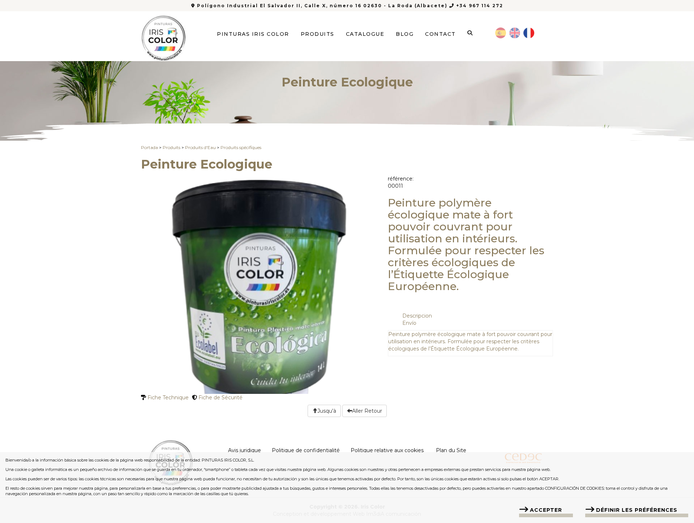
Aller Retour (367, 411)
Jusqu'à (326, 411)
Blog (405, 34)
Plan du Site (451, 450)
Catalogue (365, 34)
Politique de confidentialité (306, 450)
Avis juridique (244, 450)
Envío (409, 323)
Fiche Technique (167, 397)
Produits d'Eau (200, 147)
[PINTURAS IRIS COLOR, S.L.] (163, 36)
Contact (440, 34)
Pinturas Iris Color (253, 34)
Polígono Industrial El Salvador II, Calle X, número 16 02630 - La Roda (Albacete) (322, 5)
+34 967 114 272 (478, 5)
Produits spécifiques (240, 147)
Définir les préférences (636, 510)
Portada (149, 147)
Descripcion (417, 315)
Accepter (546, 510)
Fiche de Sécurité (220, 397)
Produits (317, 34)
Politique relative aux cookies (387, 450)
